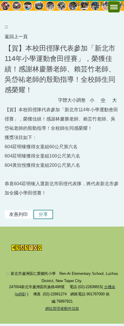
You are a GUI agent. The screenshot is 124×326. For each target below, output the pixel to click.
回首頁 (97, 3)
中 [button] (103, 100)
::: (6, 26)
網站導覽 (80, 3)
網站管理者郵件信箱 (62, 308)
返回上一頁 (16, 36)
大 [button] (114, 100)
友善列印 (18, 214)
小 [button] (92, 100)
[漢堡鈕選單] (114, 6)
